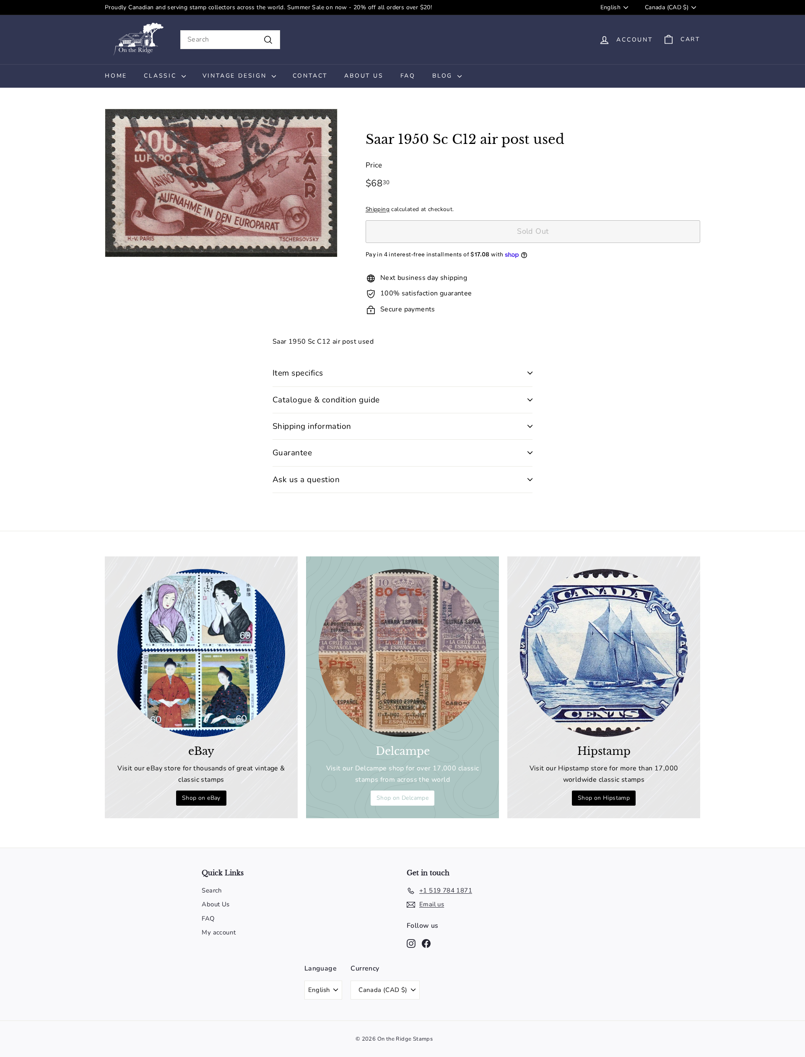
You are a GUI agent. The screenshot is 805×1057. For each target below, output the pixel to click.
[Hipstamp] (604, 653)
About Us (363, 76)
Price (374, 165)
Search (212, 890)
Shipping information (312, 426)
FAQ (407, 76)
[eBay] (201, 653)
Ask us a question (306, 479)
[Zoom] (221, 183)
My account (219, 932)
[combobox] (230, 39)
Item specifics (298, 373)
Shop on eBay (201, 798)
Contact (310, 76)
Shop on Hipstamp (604, 798)
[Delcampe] (402, 653)
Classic (161, 76)
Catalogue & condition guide (326, 399)
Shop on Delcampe (402, 798)
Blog (443, 76)
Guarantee (292, 452)
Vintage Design (236, 76)
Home (116, 76)
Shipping (378, 209)
